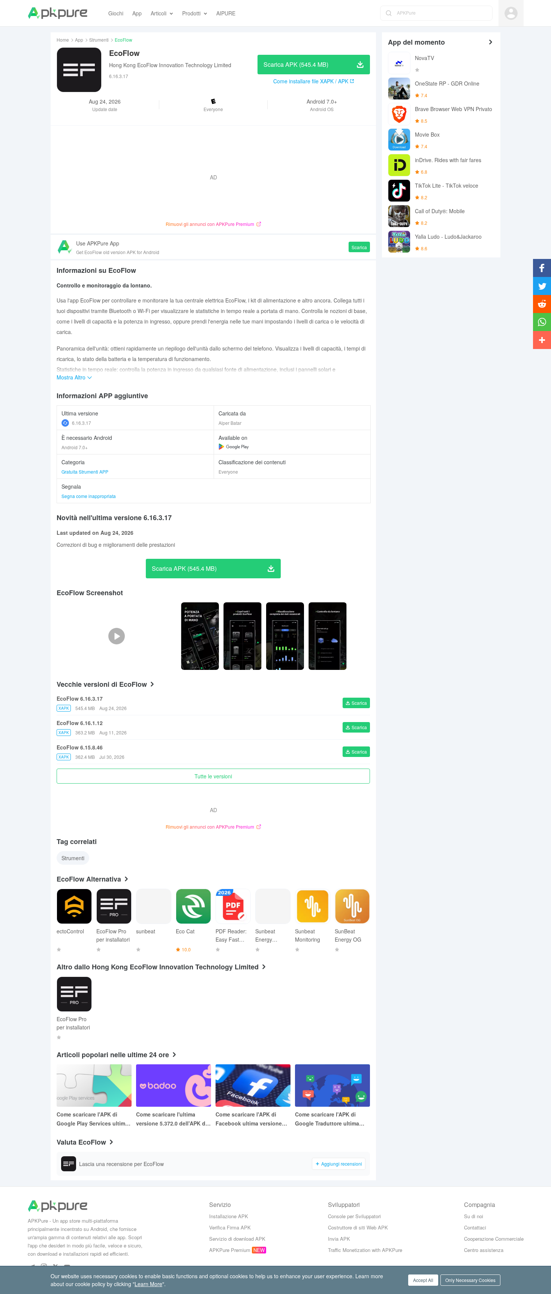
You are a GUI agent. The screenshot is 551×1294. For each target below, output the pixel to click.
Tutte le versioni (213, 776)
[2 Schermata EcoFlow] (285, 636)
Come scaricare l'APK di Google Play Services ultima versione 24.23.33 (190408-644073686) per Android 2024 (94, 1119)
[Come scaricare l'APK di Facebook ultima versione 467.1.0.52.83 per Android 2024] (253, 1085)
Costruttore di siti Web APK (358, 1227)
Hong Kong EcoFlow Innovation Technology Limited (170, 65)
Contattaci (475, 1227)
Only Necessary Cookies (470, 1280)
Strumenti (99, 39)
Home (63, 39)
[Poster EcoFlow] (200, 636)
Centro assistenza (483, 1249)
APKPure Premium (229, 1249)
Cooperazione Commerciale (494, 1238)
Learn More (148, 1284)
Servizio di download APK (237, 1238)
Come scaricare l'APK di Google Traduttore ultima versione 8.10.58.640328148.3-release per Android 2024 (330, 1119)
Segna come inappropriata (88, 496)
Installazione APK (228, 1216)
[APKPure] (57, 13)
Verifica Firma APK (230, 1227)
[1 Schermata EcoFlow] (242, 636)
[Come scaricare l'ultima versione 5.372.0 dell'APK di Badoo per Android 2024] (173, 1085)
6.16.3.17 (81, 423)
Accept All (423, 1280)
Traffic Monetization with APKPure (365, 1249)
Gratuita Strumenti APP (84, 471)
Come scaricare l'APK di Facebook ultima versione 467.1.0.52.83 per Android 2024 (249, 1119)
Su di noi (473, 1216)
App (79, 39)
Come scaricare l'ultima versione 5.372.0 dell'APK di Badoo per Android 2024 (171, 1119)
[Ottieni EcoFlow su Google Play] (234, 447)
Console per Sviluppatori (354, 1216)
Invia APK (339, 1238)
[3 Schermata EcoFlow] (327, 636)
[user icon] (511, 13)
